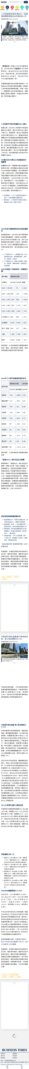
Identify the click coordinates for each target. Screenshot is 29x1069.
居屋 (23, 74)
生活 (22, 9)
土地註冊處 (19, 66)
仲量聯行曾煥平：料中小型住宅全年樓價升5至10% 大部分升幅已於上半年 (14, 941)
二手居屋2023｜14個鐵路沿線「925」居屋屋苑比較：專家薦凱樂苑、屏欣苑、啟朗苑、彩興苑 (16, 256)
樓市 (12, 9)
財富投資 (2, 9)
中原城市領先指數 (14, 974)
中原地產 (19, 687)
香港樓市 (4, 579)
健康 (27, 9)
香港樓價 (12, 976)
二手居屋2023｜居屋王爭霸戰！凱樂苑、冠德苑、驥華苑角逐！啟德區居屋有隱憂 (15, 263)
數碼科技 (17, 9)
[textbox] (16, 2)
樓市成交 (9, 576)
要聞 (7, 9)
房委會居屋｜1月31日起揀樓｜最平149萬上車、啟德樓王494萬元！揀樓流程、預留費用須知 (15, 538)
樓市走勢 (16, 576)
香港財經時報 (4, 19)
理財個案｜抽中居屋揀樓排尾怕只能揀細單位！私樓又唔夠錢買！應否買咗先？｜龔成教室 (15, 531)
